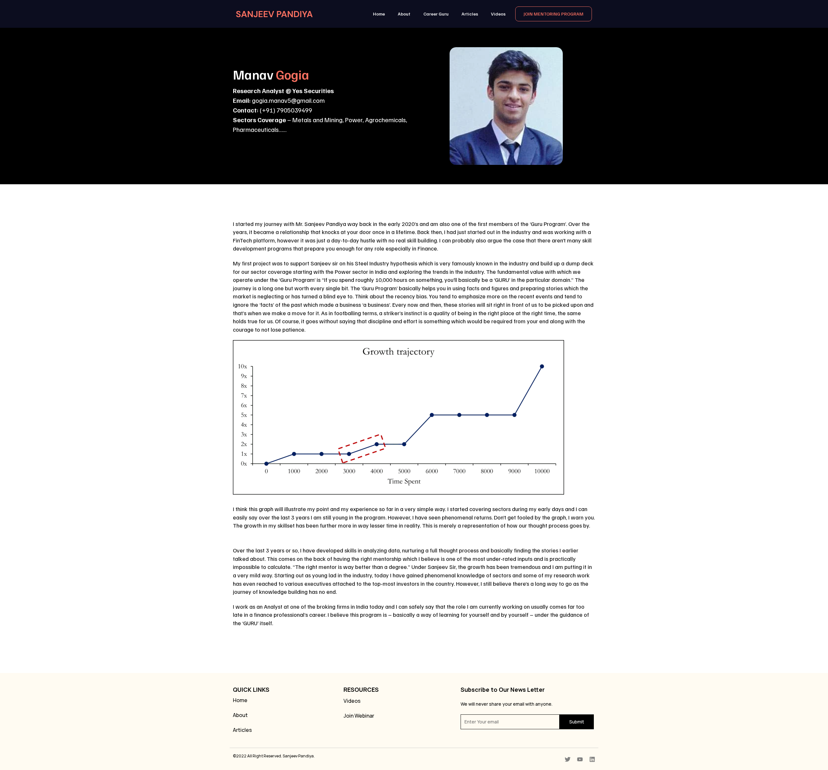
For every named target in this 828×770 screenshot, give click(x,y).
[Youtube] (580, 759)
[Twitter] (568, 759)
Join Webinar (358, 715)
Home (379, 13)
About (404, 13)
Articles (470, 13)
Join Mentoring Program (553, 13)
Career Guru (436, 13)
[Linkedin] (592, 759)
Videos (498, 13)
